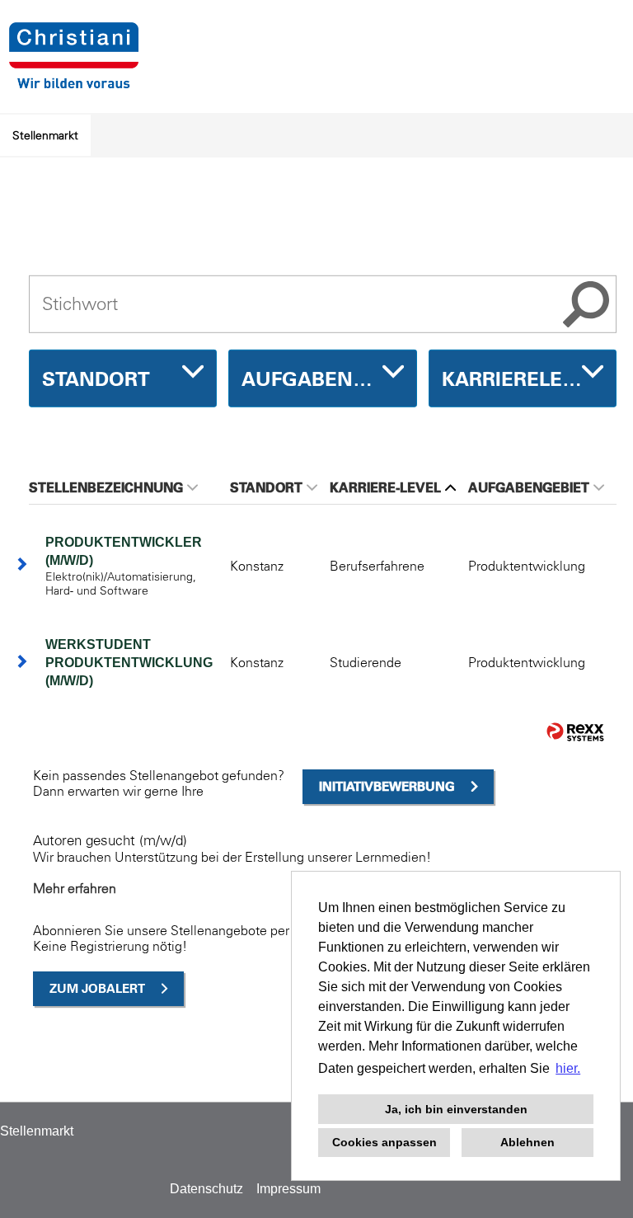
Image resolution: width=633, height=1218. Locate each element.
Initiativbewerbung (387, 786)
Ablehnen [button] (527, 1142)
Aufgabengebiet (528, 487)
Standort (266, 487)
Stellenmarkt (45, 135)
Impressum (288, 1189)
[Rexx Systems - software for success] (575, 731)
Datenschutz (206, 1189)
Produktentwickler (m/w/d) (123, 551)
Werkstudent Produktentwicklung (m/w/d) (129, 662)
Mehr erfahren (74, 888)
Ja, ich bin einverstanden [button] (456, 1109)
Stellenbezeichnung (106, 487)
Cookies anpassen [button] (384, 1142)
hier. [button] (568, 1068)
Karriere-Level (385, 487)
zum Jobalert (97, 988)
